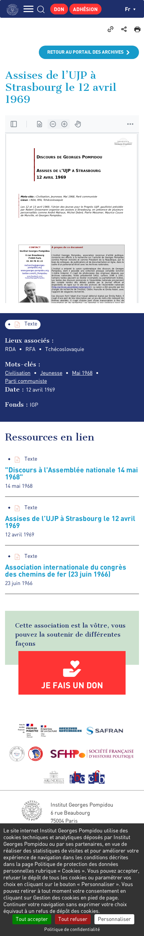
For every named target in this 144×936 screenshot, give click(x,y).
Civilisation (17, 372)
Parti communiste (26, 380)
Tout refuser (72, 919)
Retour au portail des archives (85, 52)
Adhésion (85, 9)
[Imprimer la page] (137, 29)
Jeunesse (51, 372)
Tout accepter (32, 919)
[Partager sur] (124, 29)
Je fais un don (72, 685)
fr (128, 9)
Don (59, 9)
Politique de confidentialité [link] (72, 929)
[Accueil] (14, 8)
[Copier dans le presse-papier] (110, 29)
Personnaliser (114, 919)
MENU (28, 8)
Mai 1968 (82, 372)
